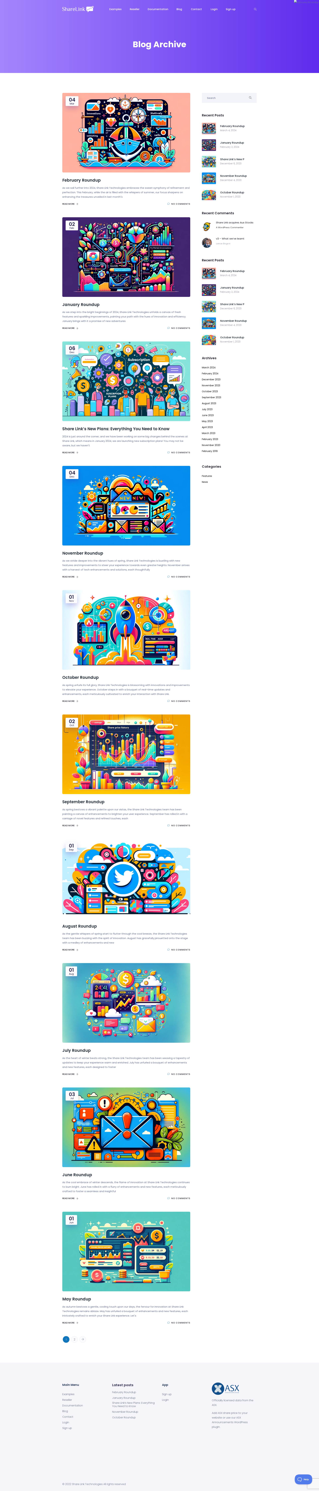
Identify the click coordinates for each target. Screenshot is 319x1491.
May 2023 (207, 421)
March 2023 (208, 433)
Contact (197, 9)
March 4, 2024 (228, 130)
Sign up (231, 9)
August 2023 (209, 403)
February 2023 (210, 439)
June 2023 (208, 415)
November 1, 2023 (230, 196)
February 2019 (210, 451)
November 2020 (211, 445)
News (205, 482)
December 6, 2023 (230, 163)
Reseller (135, 9)
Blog (179, 9)
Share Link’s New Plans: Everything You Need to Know (133, 1404)
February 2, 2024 (229, 147)
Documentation (158, 9)
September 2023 (211, 397)
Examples (115, 9)
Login (214, 9)
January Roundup (124, 1398)
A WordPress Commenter (230, 227)
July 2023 (207, 409)
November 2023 (211, 385)
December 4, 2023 (230, 180)
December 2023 (211, 379)
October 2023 (210, 391)
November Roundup (125, 1412)
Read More (68, 203)
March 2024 (209, 367)
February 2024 (210, 373)
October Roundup (124, 1417)
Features (207, 476)
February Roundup (124, 1392)
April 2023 (207, 427)
